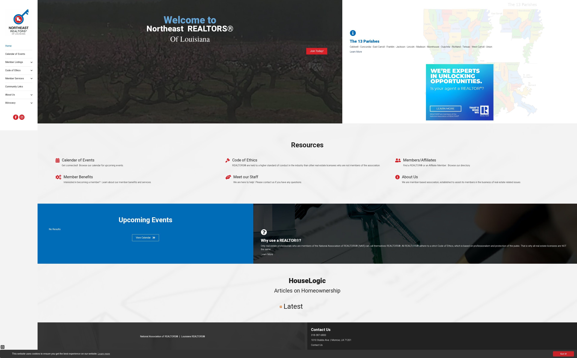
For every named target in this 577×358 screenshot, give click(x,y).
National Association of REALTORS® (159, 336)
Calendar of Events (15, 54)
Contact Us (317, 345)
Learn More (356, 52)
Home (8, 46)
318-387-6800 (318, 335)
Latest (293, 307)
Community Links (14, 86)
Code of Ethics (13, 70)
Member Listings (14, 62)
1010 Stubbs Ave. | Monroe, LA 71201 (331, 340)
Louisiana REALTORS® (193, 336)
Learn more (104, 353)
